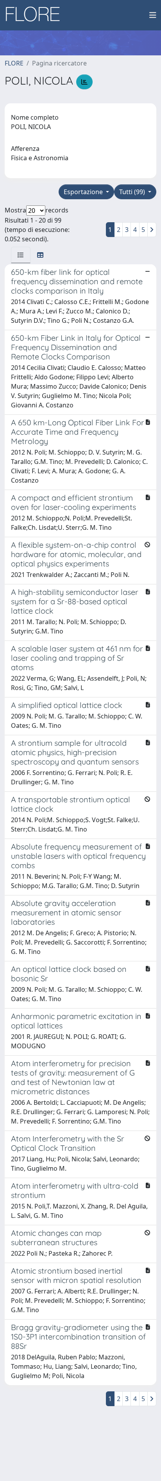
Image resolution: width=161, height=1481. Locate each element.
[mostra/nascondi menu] (152, 15)
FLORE (14, 63)
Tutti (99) (133, 192)
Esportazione (84, 192)
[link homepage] (35, 15)
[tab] (20, 255)
